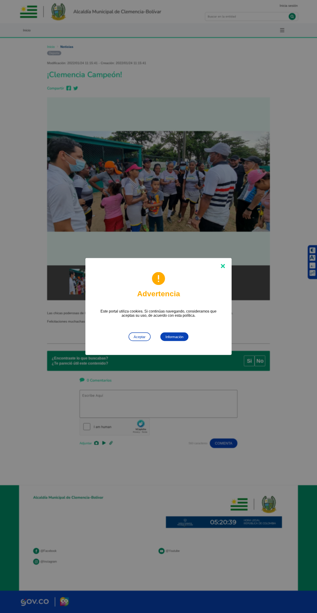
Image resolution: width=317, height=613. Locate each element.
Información (174, 337)
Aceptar (140, 337)
